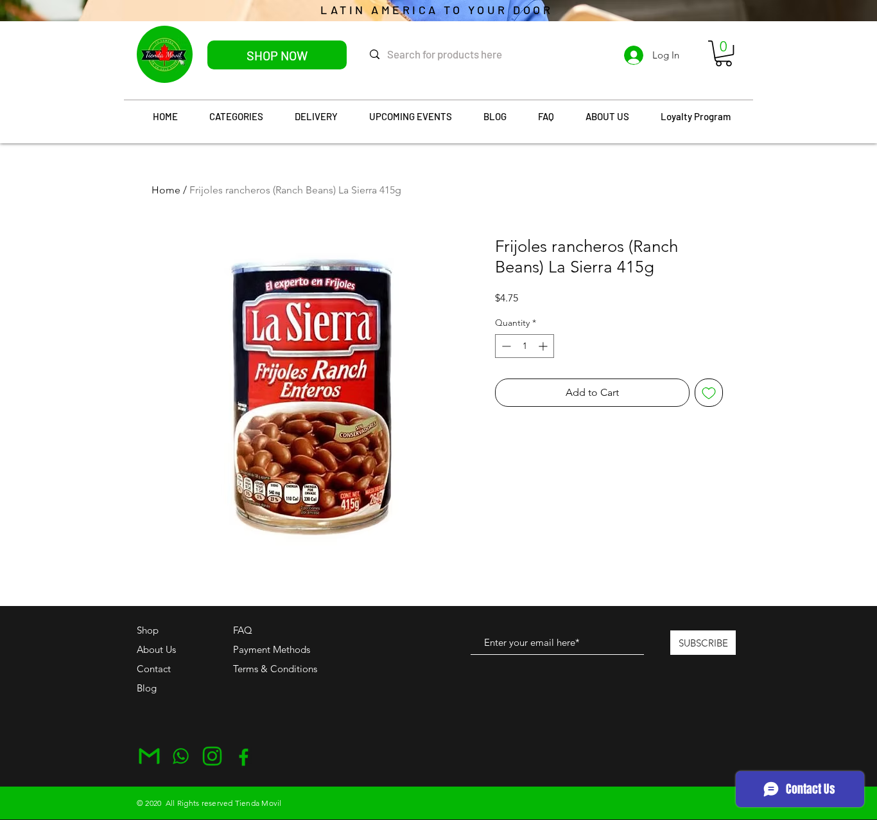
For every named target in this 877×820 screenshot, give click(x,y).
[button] (723, 53)
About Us (156, 649)
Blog (147, 688)
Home (166, 190)
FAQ (242, 630)
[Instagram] (212, 756)
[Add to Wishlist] (709, 393)
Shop (148, 630)
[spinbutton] (524, 346)
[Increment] (544, 346)
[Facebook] (243, 756)
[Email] (149, 756)
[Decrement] (505, 346)
